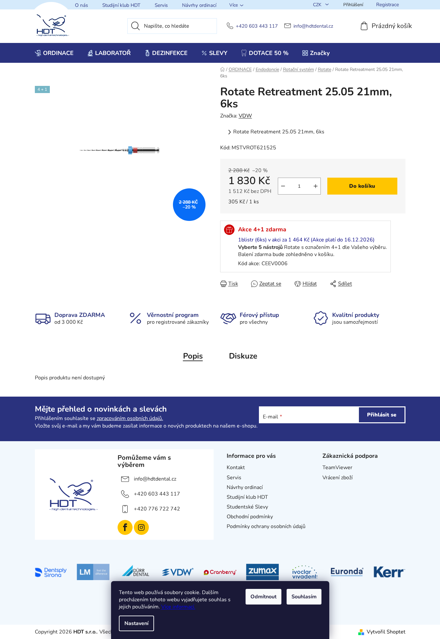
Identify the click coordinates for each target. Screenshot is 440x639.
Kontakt (236, 467)
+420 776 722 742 (157, 508)
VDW (245, 115)
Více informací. (178, 606)
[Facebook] (125, 527)
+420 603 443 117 (257, 26)
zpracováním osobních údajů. (130, 418)
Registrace (387, 4)
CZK (318, 5)
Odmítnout (263, 596)
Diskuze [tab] (243, 356)
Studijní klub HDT (121, 5)
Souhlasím (304, 596)
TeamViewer (337, 467)
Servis (161, 5)
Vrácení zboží (337, 477)
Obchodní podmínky (250, 516)
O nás (81, 5)
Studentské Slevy (247, 506)
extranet (332, 487)
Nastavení (136, 623)
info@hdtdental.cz (313, 26)
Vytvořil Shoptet (386, 631)
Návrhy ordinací (199, 5)
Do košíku (362, 186)
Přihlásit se (381, 414)
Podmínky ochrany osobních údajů (266, 526)
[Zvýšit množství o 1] (315, 186)
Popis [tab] (193, 356)
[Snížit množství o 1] (283, 186)
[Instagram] (141, 527)
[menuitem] (54, 53)
